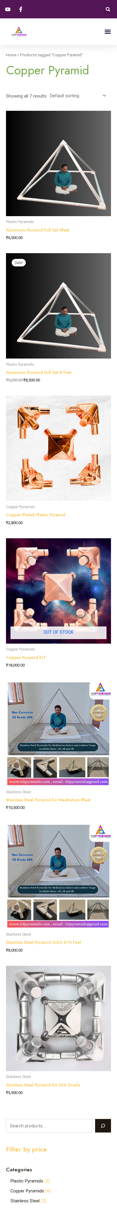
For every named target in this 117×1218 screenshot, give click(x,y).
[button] (107, 9)
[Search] (103, 1125)
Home (11, 55)
